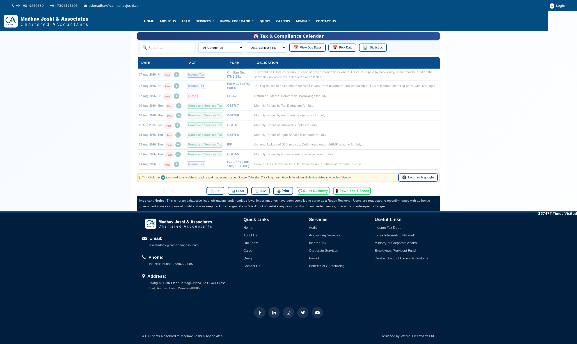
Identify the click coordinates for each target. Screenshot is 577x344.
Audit (313, 227)
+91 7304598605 (64, 5)
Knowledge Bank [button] (235, 21)
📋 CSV (260, 191)
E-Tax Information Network (395, 235)
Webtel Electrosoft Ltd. (418, 336)
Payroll (314, 258)
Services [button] (204, 21)
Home (149, 21)
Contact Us (326, 21)
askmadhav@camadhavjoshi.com (115, 5)
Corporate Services (324, 250)
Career (248, 250)
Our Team (251, 243)
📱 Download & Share (352, 191)
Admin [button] (302, 21)
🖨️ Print (283, 191)
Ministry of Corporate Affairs (396, 243)
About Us (168, 21)
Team (186, 21)
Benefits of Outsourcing (327, 266)
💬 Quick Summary (313, 191)
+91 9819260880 (30, 5)
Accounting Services (324, 235)
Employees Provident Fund (395, 250)
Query (264, 21)
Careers (283, 21)
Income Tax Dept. (388, 227)
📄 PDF (215, 191)
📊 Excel (238, 191)
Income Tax (318, 243)
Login (560, 5)
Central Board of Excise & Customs (402, 258)
